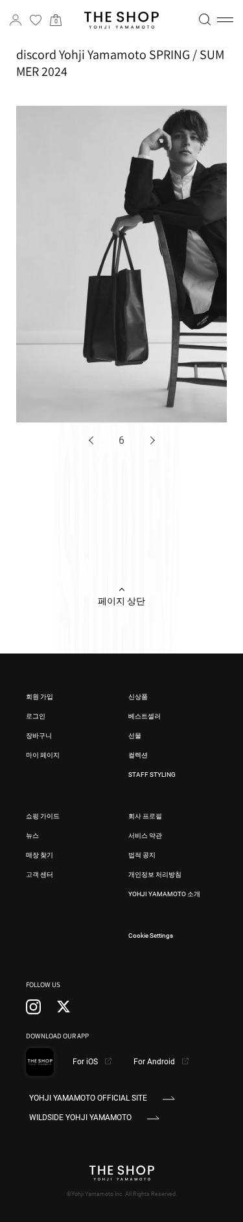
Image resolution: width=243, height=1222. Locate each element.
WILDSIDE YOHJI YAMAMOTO (80, 1117)
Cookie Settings (150, 935)
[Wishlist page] (35, 20)
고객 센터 (39, 874)
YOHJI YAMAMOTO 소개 (164, 894)
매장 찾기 (39, 855)
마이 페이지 (43, 755)
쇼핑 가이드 (43, 816)
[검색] (205, 19)
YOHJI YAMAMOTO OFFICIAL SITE (88, 1098)
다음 (150, 440)
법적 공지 (142, 855)
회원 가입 (39, 696)
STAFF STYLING (152, 774)
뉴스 (32, 835)
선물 (134, 735)
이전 (93, 440)
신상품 (138, 696)
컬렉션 (138, 755)
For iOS (86, 1061)
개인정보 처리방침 (154, 874)
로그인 (35, 716)
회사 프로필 (145, 816)
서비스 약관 (145, 835)
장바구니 (39, 735)
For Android (155, 1061)
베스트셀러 (144, 716)
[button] (225, 20)
